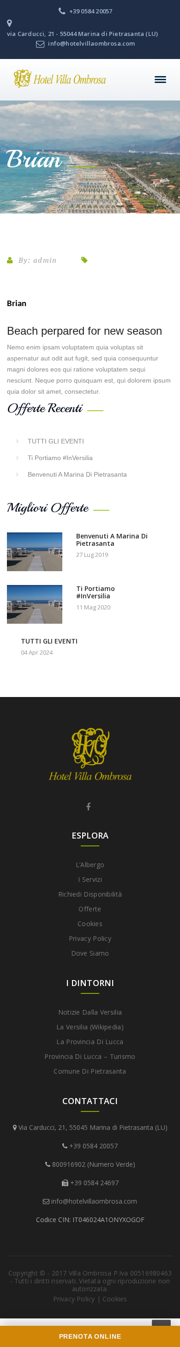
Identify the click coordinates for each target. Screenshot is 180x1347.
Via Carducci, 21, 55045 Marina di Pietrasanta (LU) (93, 1127)
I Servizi (90, 879)
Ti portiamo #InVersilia (60, 457)
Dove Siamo (90, 953)
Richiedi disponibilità (90, 894)
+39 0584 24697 (94, 1182)
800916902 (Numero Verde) (93, 1164)
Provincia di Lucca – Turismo (89, 1056)
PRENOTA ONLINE (90, 1336)
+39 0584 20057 (93, 1145)
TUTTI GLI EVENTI (56, 441)
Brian (16, 304)
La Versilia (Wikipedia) (90, 1026)
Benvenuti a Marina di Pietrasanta (77, 474)
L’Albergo (90, 864)
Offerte (89, 908)
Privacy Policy (90, 938)
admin (45, 260)
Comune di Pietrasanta (90, 1071)
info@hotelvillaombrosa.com (94, 1201)
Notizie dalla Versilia (90, 1012)
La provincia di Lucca (89, 1041)
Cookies (90, 923)
